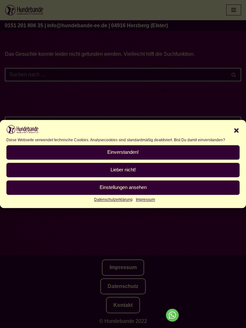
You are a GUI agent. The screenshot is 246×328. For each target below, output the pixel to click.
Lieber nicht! (123, 170)
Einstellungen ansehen (123, 187)
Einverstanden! (123, 152)
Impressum (145, 199)
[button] (236, 130)
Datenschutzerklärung (113, 199)
